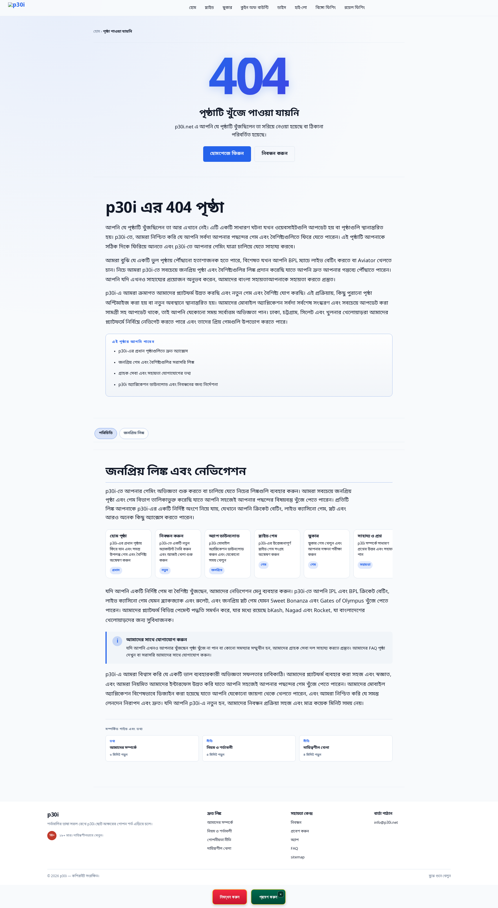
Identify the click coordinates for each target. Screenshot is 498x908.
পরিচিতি (106, 433)
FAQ (294, 848)
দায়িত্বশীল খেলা (219, 848)
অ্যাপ (295, 840)
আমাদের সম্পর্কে (220, 822)
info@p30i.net (386, 822)
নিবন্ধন (296, 822)
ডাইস (281, 8)
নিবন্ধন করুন (275, 154)
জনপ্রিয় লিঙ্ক (134, 433)
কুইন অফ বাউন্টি (255, 8)
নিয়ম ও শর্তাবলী (219, 831)
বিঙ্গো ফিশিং (326, 8)
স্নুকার (227, 8)
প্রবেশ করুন (300, 831)
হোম (192, 8)
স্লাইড (209, 8)
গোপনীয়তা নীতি (219, 840)
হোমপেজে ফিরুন (227, 154)
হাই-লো (301, 8)
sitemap (298, 857)
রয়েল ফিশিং (354, 8)
